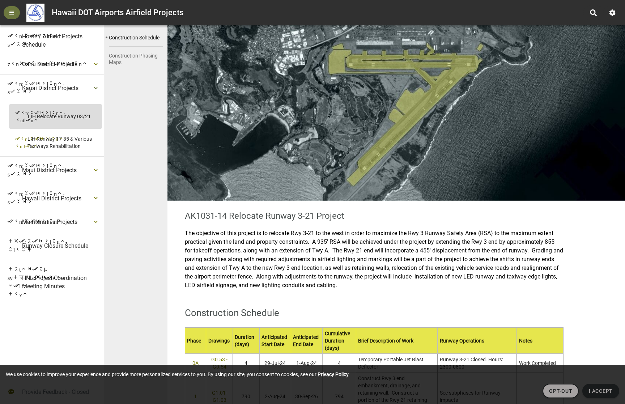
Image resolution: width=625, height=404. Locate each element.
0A (195, 363)
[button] (136, 37)
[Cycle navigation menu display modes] (12, 12)
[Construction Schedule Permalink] (293, 311)
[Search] (593, 12)
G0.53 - (219, 359)
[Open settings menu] (612, 12)
